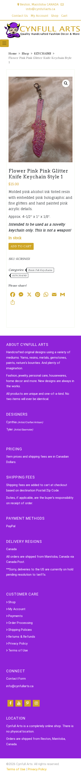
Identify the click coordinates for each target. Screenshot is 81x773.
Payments (15, 616)
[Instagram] (36, 703)
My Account (39, 15)
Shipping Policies (20, 630)
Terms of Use (18, 650)
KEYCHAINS (42, 53)
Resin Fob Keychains (40, 270)
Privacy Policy (18, 643)
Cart (64, 15)
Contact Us (20, 15)
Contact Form (16, 678)
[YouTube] (18, 703)
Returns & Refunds (21, 636)
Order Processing (20, 623)
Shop (54, 15)
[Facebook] (10, 703)
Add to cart (21, 246)
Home (13, 53)
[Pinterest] (27, 703)
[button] (66, 83)
